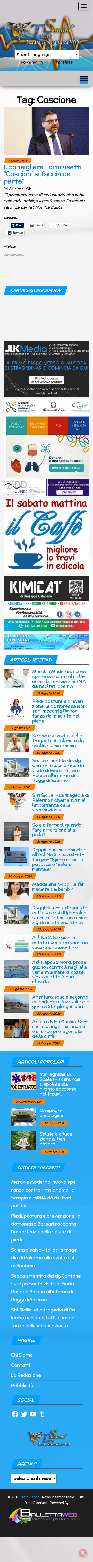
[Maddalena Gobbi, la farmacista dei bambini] (16, 890)
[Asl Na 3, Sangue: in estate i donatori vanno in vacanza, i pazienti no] (16, 944)
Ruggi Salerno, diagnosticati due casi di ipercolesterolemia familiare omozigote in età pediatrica (59, 914)
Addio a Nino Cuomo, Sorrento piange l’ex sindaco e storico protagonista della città (60, 1028)
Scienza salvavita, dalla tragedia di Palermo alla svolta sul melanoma (58, 740)
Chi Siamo (22, 1355)
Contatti (20, 1365)
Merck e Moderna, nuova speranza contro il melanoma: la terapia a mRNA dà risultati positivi (59, 678)
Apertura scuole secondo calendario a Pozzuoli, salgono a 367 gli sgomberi (60, 1002)
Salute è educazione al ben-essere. (57, 1139)
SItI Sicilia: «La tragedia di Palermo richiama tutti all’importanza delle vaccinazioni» (60, 802)
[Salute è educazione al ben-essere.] (23, 1140)
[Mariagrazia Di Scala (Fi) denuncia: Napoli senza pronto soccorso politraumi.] (23, 1081)
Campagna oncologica (51, 1112)
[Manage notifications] (83, 1553)
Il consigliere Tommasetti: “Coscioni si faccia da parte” (43, 174)
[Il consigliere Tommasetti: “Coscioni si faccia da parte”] (46, 131)
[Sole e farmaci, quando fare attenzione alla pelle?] (16, 831)
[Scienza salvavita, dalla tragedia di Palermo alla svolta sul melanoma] (16, 742)
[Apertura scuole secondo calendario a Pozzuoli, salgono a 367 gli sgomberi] (16, 1003)
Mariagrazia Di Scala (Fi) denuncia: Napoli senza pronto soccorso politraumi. (61, 1084)
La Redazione (19, 189)
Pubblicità (22, 1385)
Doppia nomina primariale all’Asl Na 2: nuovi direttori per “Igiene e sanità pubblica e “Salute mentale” (59, 859)
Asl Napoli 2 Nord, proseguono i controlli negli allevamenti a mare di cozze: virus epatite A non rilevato (60, 972)
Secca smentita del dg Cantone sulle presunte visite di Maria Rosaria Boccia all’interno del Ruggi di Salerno (58, 770)
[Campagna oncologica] (23, 1117)
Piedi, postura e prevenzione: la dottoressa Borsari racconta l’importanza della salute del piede (59, 711)
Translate (63, 62)
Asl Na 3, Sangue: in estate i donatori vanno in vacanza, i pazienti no (60, 942)
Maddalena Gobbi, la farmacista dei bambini (59, 886)
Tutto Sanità (29, 1497)
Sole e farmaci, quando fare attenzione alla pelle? (56, 830)
